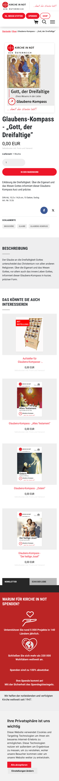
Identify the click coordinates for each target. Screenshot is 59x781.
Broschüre (9, 226)
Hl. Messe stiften (14, 16)
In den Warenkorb (29, 172)
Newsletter (11, 581)
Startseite (6, 31)
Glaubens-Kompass (39, 226)
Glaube (22, 226)
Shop (45, 16)
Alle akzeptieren (19, 764)
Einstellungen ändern (22, 771)
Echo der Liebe (39, 581)
